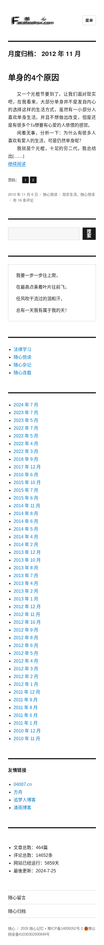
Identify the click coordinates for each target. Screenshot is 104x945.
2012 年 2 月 (26, 676)
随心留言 (17, 897)
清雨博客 (22, 807)
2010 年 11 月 (27, 738)
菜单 (89, 20)
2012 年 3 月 (26, 668)
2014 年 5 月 (26, 529)
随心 (11, 928)
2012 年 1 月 (26, 684)
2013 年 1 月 (26, 599)
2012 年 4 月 (26, 661)
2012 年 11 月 (27, 614)
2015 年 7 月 (26, 490)
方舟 (18, 792)
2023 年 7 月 (26, 412)
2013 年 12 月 (27, 552)
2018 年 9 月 (26, 459)
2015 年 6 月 (26, 498)
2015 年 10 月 (27, 482)
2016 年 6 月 (26, 474)
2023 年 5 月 (26, 420)
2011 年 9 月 (26, 699)
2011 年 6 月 (26, 715)
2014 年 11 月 (27, 505)
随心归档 (17, 911)
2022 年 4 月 (26, 443)
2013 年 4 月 (26, 583)
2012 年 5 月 (26, 653)
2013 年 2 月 (26, 591)
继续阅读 (17, 164)
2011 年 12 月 (27, 692)
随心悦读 (50, 194)
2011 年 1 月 (26, 723)
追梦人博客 (25, 800)
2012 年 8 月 (26, 637)
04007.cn (23, 784)
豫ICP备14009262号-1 (65, 928)
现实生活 (69, 194)
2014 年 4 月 (26, 536)
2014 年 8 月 (26, 513)
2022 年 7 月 (26, 428)
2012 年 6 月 (26, 645)
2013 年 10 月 (27, 560)
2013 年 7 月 (26, 575)
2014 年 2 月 (26, 544)
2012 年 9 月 (26, 630)
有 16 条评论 (23, 200)
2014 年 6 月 (26, 521)
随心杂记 (22, 365)
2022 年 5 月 (26, 436)
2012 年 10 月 (27, 622)
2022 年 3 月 (26, 451)
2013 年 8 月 (26, 568)
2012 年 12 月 (27, 606)
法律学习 (22, 349)
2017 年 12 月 (27, 467)
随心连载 (22, 372)
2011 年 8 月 (26, 707)
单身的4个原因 (33, 77)
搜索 (89, 233)
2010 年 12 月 (27, 731)
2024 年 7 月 (26, 405)
